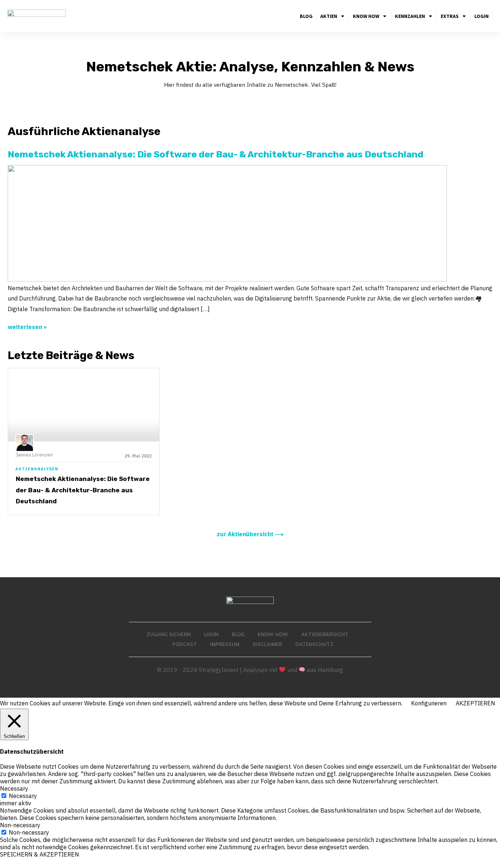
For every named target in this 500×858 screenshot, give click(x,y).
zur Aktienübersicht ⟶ (250, 534)
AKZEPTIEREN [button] (475, 703)
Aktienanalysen (36, 468)
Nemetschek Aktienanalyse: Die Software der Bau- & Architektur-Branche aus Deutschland (83, 490)
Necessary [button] (14, 788)
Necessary (23, 795)
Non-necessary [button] (20, 825)
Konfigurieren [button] (429, 703)
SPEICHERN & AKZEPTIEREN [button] (39, 854)
